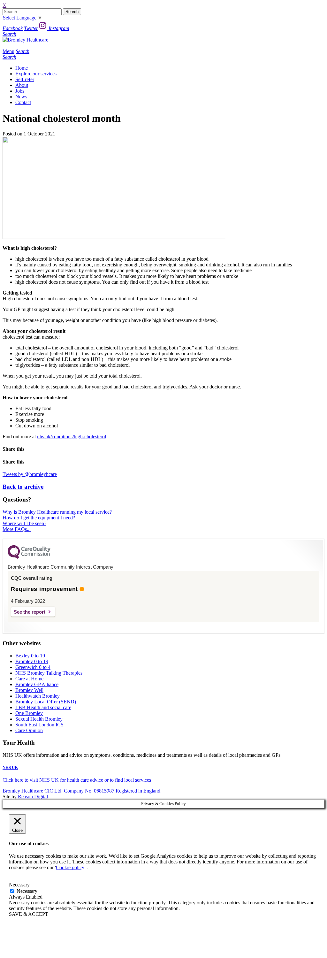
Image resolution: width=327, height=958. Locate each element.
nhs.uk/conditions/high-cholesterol (71, 436)
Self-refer (24, 79)
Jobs (19, 91)
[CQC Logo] (29, 557)
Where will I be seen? (24, 523)
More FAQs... (17, 529)
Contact (23, 102)
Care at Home (29, 678)
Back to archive (23, 486)
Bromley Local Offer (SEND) (45, 701)
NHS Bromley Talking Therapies (48, 673)
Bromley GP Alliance (36, 684)
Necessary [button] (19, 884)
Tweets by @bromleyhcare (30, 474)
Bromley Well (29, 690)
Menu (8, 51)
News (21, 96)
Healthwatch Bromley (37, 696)
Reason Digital (33, 796)
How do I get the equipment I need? (39, 517)
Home (21, 68)
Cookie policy (70, 867)
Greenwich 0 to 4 (32, 667)
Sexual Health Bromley (39, 719)
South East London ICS (39, 724)
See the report (29, 612)
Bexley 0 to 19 (30, 655)
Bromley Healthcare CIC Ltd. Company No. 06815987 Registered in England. (82, 790)
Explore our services (36, 73)
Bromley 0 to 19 (31, 661)
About (21, 85)
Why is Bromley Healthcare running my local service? (57, 512)
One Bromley (29, 713)
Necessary (27, 891)
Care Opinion (29, 730)
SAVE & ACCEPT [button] (28, 914)
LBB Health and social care (43, 707)
